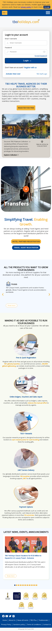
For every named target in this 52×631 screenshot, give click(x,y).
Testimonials (43, 620)
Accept (46, 7)
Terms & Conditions (34, 624)
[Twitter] (10, 617)
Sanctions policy (19, 624)
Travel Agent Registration (26, 248)
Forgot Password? (41, 56)
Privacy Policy (6, 624)
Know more (11, 305)
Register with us (30, 67)
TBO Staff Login (42, 74)
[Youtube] (7, 617)
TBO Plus (33, 620)
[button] (14, 585)
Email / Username (11, 39)
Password (8, 48)
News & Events (22, 620)
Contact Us (47, 624)
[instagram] (13, 617)
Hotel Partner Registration (26, 242)
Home (5, 620)
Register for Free (26, 108)
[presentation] (3, 294)
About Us (12, 620)
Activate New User (13, 74)
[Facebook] (3, 617)
